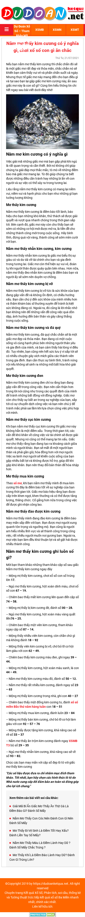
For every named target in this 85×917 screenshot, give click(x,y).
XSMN (57, 29)
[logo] (42, 13)
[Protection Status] (42, 914)
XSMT (75, 29)
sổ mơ (18, 483)
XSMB (39, 29)
